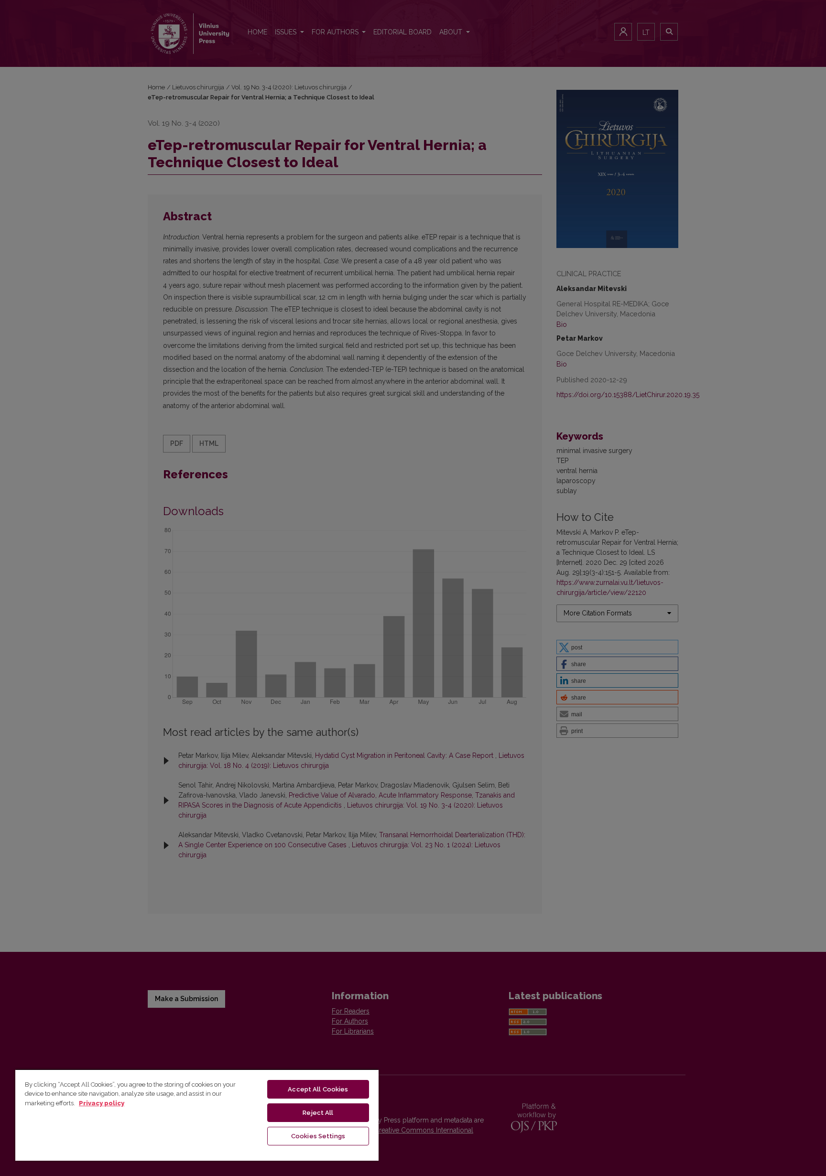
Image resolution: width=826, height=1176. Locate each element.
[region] (197, 1115)
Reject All (318, 1112)
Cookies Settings (318, 1136)
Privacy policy (101, 1103)
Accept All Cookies (318, 1089)
